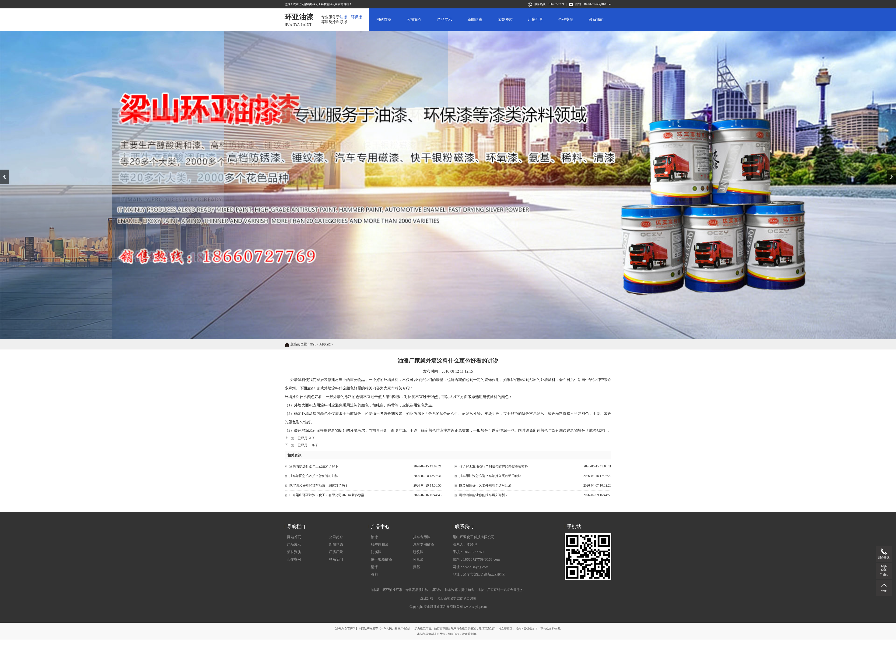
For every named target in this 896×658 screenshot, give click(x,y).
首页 (313, 344)
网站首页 (383, 19)
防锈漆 (376, 552)
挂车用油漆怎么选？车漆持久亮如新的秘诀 (490, 476)
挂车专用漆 (421, 537)
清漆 (374, 567)
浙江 (466, 598)
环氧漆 (418, 559)
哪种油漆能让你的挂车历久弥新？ (483, 495)
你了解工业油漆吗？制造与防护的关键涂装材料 (493, 466)
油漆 (374, 537)
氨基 (416, 567)
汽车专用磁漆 (423, 544)
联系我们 (596, 19)
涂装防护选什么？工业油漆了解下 (313, 466)
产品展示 (444, 19)
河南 (473, 598)
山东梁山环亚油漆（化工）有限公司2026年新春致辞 (326, 495)
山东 (447, 598)
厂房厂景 (535, 19)
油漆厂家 (313, 388)
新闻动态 (474, 19)
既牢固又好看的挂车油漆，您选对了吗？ (318, 485)
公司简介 (414, 19)
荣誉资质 (505, 19)
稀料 (374, 574)
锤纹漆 (418, 552)
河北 (440, 598)
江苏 (460, 598)
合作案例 (565, 19)
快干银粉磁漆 (381, 559)
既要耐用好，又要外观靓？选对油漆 (485, 485)
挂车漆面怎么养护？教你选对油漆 (313, 476)
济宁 (453, 598)
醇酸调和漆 (379, 544)
